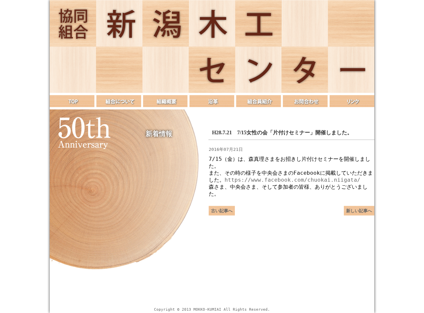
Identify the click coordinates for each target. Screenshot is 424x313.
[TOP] (72, 101)
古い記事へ (222, 210)
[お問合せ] (305, 101)
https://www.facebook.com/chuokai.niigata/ (292, 180)
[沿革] (211, 101)
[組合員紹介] (258, 101)
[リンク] (352, 101)
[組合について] (118, 101)
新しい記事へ (359, 210)
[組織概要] (165, 101)
